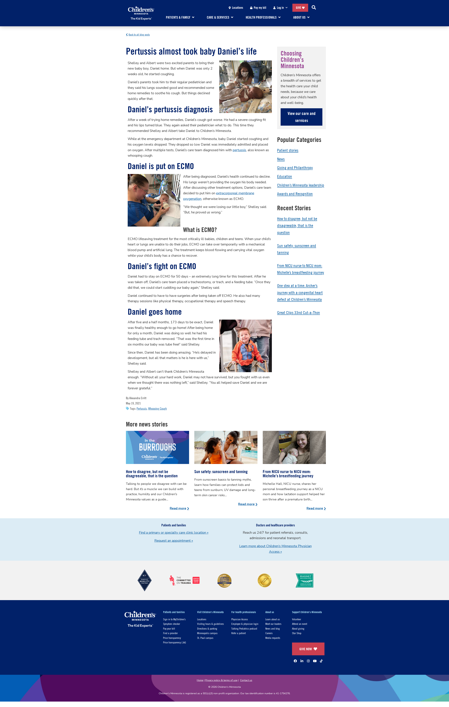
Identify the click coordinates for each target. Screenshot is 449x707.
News (281, 159)
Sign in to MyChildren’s (174, 619)
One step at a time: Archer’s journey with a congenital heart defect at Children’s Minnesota (300, 292)
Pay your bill (169, 628)
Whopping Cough (157, 408)
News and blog (272, 628)
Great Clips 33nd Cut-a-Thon (298, 312)
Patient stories (287, 150)
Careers (269, 633)
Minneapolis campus (207, 633)
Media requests (272, 637)
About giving (298, 628)
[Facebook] (295, 660)
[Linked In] (301, 660)
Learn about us (272, 619)
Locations (237, 8)
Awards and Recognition (295, 193)
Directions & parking (207, 628)
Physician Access (239, 619)
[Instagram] (308, 660)
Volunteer (296, 619)
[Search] (314, 7)
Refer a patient (238, 633)
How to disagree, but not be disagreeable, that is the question (297, 225)
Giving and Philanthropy (295, 167)
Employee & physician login (244, 623)
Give (298, 8)
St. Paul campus (205, 637)
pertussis (239, 150)
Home (200, 680)
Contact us (246, 680)
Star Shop (296, 633)
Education (284, 176)
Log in (280, 8)
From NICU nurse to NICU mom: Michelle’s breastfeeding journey (288, 473)
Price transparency (172, 637)
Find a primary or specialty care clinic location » (173, 532)
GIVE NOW (305, 649)
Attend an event (299, 623)
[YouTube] (314, 660)
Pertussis (142, 408)
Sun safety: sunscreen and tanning (221, 471)
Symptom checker (171, 623)
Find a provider (170, 633)
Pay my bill (260, 8)
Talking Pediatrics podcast (244, 628)
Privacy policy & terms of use (221, 680)
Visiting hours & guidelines (210, 623)
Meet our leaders (273, 623)
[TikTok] (321, 660)
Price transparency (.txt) (174, 642)
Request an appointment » (173, 540)
